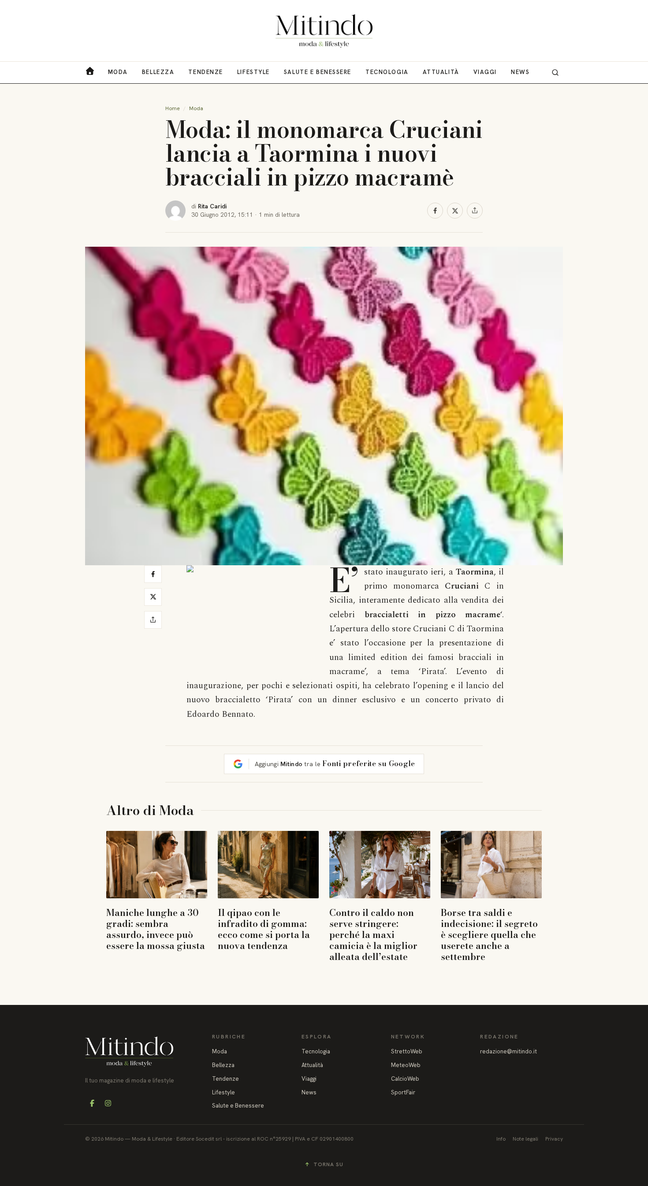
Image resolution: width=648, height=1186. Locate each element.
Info (501, 1138)
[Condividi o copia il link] (475, 211)
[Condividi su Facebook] (435, 211)
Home (172, 108)
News (520, 72)
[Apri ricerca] (555, 72)
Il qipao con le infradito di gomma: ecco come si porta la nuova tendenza (264, 929)
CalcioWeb (405, 1078)
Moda (118, 72)
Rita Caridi (212, 206)
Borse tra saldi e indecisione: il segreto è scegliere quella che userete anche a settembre (489, 934)
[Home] (324, 31)
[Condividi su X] (455, 211)
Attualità (441, 72)
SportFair (403, 1092)
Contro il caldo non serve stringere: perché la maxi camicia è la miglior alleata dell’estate (373, 934)
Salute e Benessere (317, 72)
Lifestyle (253, 72)
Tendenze (205, 72)
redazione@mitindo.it (508, 1051)
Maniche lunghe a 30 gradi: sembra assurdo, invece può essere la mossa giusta (155, 929)
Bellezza (158, 72)
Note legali (525, 1138)
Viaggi (485, 72)
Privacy (554, 1138)
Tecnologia (387, 72)
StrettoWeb (406, 1051)
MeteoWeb (406, 1065)
